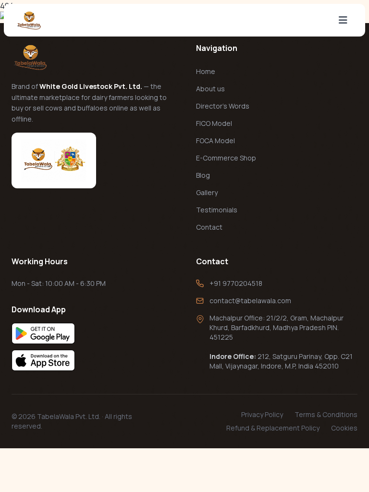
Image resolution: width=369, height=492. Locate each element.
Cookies (344, 427)
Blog (203, 175)
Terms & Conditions (326, 414)
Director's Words (222, 106)
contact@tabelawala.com (250, 300)
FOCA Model (215, 140)
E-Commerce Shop (226, 157)
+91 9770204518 (235, 283)
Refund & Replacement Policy (273, 427)
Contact (209, 227)
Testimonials (216, 209)
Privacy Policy (262, 414)
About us (210, 88)
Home (205, 71)
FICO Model (214, 123)
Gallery (207, 192)
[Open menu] (343, 20)
